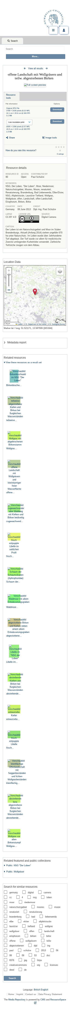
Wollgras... (11, 448)
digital (31, 892)
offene (12, 941)
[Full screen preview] (35, 85)
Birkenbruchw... (13, 385)
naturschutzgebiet (18, 907)
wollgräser (14, 931)
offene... (10, 492)
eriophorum (14, 936)
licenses (54, 965)
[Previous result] (25, 68)
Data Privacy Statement (50, 994)
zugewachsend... (14, 521)
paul (11, 950)
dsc (48, 955)
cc (10, 897)
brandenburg (15, 916)
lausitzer (13, 926)
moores (40, 907)
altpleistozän (45, 921)
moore (57, 907)
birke (48, 936)
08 (10, 955)
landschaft (49, 931)
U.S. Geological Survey (56, 324)
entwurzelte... (13, 719)
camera (47, 892)
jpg (25, 960)
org (38, 965)
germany (13, 892)
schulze (27, 950)
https (39, 960)
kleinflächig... (12, 783)
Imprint (19, 994)
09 (23, 955)
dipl (35, 945)
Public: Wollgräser (14, 871)
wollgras (49, 926)
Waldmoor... (12, 607)
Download (57, 109)
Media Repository (16, 999)
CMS (42, 999)
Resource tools (10, 96)
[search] (34, 49)
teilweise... (11, 420)
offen (31, 931)
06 (57, 950)
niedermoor (29, 902)
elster (26, 921)
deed (11, 970)
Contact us (30, 994)
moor (11, 902)
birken (33, 936)
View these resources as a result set (23, 362)
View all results (35, 68)
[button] (35, 291)
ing (48, 945)
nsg (35, 897)
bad (33, 916)
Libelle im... (12, 662)
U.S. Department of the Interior (35, 324)
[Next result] (46, 68)
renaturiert (14, 912)
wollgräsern (31, 941)
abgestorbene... (14, 635)
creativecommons (18, 965)
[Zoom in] (8, 270)
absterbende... (13, 693)
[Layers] (60, 271)
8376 (11, 960)
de (25, 970)
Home (11, 994)
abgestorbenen (16, 945)
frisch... (10, 556)
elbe (11, 921)
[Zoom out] (8, 289)
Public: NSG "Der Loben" (18, 865)
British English (41, 989)
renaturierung (35, 912)
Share (11, 137)
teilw (49, 941)
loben (49, 897)
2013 (43, 950)
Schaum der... (13, 581)
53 (35, 955)
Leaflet (20, 324)
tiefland (31, 926)
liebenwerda (51, 916)
